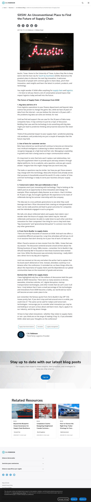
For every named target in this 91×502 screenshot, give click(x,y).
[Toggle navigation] (88, 2)
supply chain (58, 90)
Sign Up (45, 377)
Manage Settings (63, 499)
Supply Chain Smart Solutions (26, 326)
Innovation (40, 326)
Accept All (74, 499)
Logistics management (52, 326)
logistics (69, 90)
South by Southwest (46, 76)
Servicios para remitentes (10, 463)
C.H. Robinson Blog (20, 7)
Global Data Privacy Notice (19, 493)
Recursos (11, 7)
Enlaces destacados (8, 458)
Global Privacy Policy (7, 485)
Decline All (83, 499)
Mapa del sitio (5, 483)
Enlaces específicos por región (12, 469)
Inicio (5, 7)
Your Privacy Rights (7, 488)
